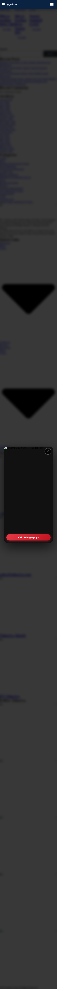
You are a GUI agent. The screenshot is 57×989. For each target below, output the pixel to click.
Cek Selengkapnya (28, 537)
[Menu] (52, 5)
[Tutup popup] (48, 451)
